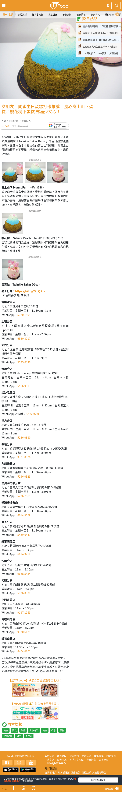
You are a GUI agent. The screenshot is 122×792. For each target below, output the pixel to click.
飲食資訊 (8, 736)
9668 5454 (23, 574)
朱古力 (28, 736)
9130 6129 (23, 632)
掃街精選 (109, 14)
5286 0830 (23, 437)
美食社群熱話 (99, 772)
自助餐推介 (51, 772)
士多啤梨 (33, 730)
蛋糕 (14, 730)
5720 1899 (23, 315)
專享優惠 (103, 759)
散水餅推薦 (64, 772)
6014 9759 (23, 554)
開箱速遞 (22, 14)
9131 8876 (23, 457)
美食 (6, 730)
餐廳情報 (81, 14)
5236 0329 (23, 476)
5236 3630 (32, 414)
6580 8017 (23, 339)
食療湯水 (62, 759)
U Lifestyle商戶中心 (55, 763)
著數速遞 (66, 14)
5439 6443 (23, 535)
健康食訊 (95, 14)
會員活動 (91, 759)
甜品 (23, 730)
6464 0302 (23, 651)
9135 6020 (23, 362)
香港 (53, 730)
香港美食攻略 (76, 759)
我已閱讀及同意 (98, 779)
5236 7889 (23, 496)
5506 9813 (23, 386)
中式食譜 (49, 759)
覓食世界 (52, 14)
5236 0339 (23, 593)
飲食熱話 (62, 756)
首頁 (3, 120)
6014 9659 (23, 515)
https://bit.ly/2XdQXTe (30, 291)
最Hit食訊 (8, 14)
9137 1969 (23, 612)
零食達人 (26, 120)
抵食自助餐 (37, 14)
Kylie (7, 125)
